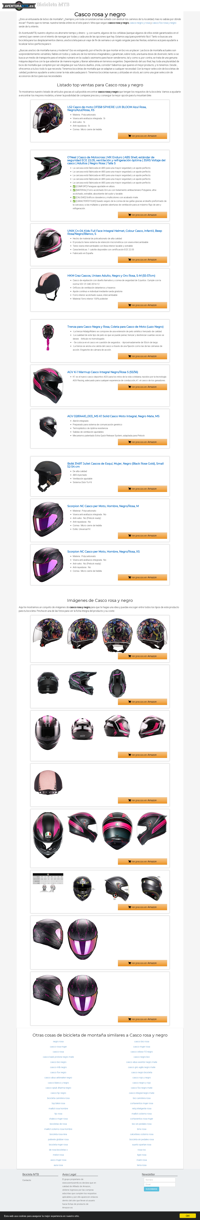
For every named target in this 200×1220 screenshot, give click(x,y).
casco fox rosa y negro (164, 22)
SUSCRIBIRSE (151, 1189)
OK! (188, 1215)
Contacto (26, 1180)
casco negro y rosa (140, 22)
